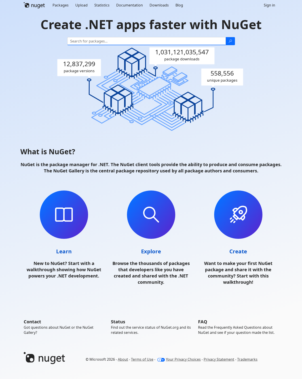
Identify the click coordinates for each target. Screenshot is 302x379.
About (123, 359)
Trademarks (247, 359)
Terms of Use (142, 359)
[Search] (230, 41)
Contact (32, 322)
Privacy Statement (219, 359)
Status (118, 322)
